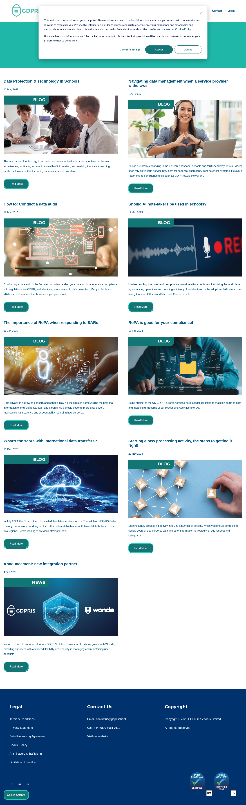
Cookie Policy (183, 29)
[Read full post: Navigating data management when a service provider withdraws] (185, 129)
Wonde (109, 644)
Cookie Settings (16, 794)
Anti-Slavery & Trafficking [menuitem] (26, 753)
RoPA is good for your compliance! (160, 322)
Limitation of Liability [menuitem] (23, 762)
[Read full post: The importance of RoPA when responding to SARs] (61, 366)
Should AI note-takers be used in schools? (167, 204)
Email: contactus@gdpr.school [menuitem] (106, 719)
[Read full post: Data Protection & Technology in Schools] (61, 125)
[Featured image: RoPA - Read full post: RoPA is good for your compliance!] (185, 366)
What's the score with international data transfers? (50, 441)
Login (231, 10)
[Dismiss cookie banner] (200, 13)
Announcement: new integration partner (40, 564)
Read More (16, 183)
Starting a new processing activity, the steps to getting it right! (180, 443)
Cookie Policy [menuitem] (18, 745)
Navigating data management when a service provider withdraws (178, 83)
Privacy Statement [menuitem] (21, 727)
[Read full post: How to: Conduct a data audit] (61, 247)
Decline (188, 49)
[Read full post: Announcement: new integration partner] (61, 607)
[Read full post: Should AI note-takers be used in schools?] (185, 247)
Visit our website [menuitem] (97, 736)
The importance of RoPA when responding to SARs (51, 322)
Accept (159, 49)
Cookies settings (130, 49)
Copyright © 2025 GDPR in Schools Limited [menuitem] (193, 719)
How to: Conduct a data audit (30, 204)
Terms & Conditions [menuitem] (22, 719)
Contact (217, 10)
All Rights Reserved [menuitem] (177, 727)
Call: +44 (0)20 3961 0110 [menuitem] (103, 727)
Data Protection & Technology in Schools (41, 81)
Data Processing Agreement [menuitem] (27, 736)
